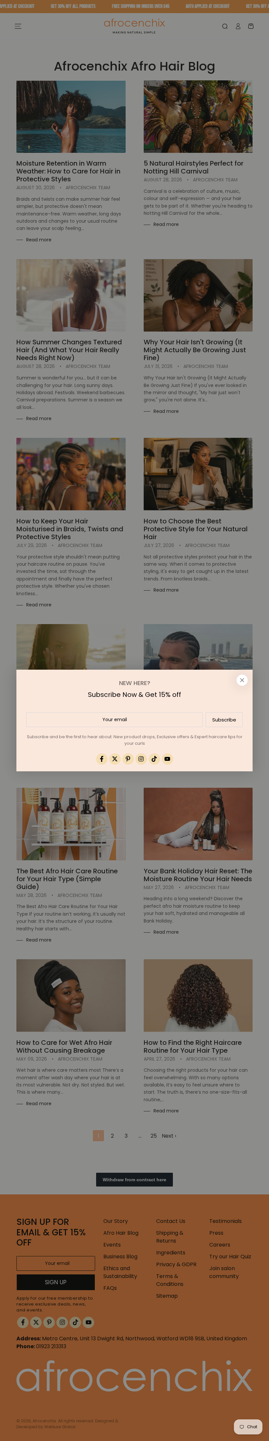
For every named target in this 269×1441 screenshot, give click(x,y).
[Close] (242, 680)
